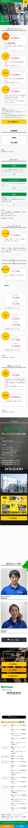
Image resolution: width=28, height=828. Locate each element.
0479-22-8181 (14, 469)
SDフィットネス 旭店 (18, 756)
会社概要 (9, 814)
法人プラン (17, 817)
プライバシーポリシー (17, 814)
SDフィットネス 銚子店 (18, 758)
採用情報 (3, 814)
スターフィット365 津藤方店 (19, 770)
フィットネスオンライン (7, 819)
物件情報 (24, 817)
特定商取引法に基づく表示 (7, 817)
